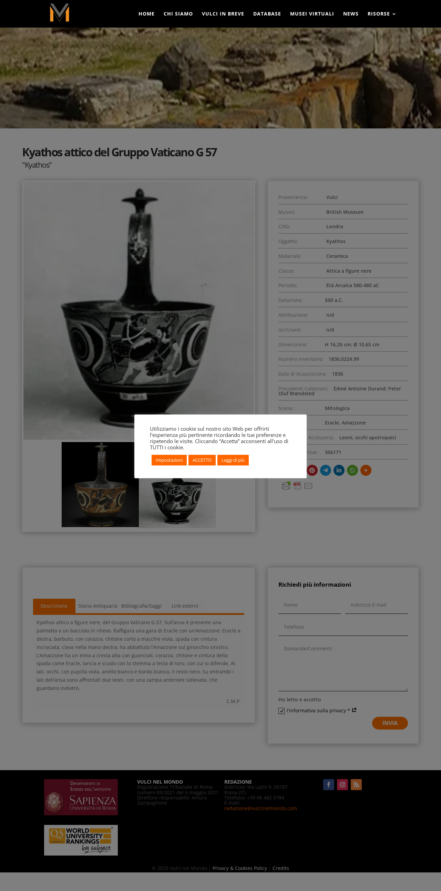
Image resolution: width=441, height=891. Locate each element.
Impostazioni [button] (169, 460)
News (351, 14)
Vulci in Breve (223, 14)
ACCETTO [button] (202, 460)
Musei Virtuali (312, 14)
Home (147, 14)
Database (267, 14)
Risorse (379, 14)
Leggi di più (233, 460)
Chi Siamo (178, 14)
